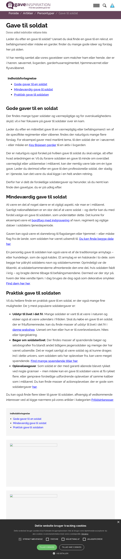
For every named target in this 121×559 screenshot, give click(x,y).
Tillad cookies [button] (47, 547)
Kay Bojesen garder (42, 145)
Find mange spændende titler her (54, 361)
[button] (60, 553)
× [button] (118, 522)
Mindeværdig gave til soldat (33, 89)
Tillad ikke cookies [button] (71, 547)
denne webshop (23, 330)
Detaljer (84, 534)
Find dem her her (18, 283)
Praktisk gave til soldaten (31, 94)
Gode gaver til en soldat (30, 84)
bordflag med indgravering (50, 220)
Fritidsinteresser (102, 400)
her (34, 387)
